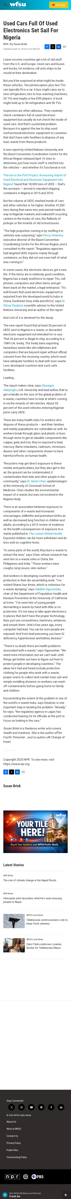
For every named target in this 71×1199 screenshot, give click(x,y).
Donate (60, 4)
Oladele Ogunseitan (48, 589)
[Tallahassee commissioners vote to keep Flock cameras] (14, 921)
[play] (5, 1195)
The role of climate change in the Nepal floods (29, 880)
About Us (11, 1122)
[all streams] (66, 1195)
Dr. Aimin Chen (36, 481)
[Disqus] (35, 1045)
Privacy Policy (14, 1143)
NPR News (8, 875)
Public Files (12, 1150)
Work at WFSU (14, 1129)
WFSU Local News (34, 915)
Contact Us (12, 1136)
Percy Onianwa (53, 235)
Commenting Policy (17, 1157)
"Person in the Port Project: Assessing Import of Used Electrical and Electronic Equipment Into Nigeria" (34, 179)
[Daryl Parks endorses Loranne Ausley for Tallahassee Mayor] (14, 945)
